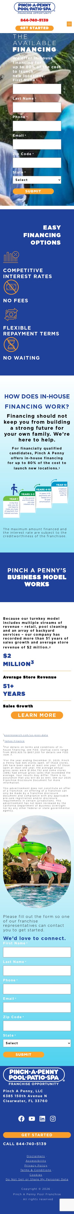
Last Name (24, 98)
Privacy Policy (35, 1165)
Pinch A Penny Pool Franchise (37, 1194)
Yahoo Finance (15, 741)
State (19, 172)
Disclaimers (36, 1156)
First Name (25, 80)
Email (19, 136)
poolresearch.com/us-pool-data (26, 735)
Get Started (34, 28)
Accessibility (36, 1160)
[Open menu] (69, 24)
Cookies (36, 1174)
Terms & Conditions (35, 1170)
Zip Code (23, 154)
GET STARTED (37, 1135)
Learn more (37, 715)
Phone (20, 117)
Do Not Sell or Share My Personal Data (37, 1179)
